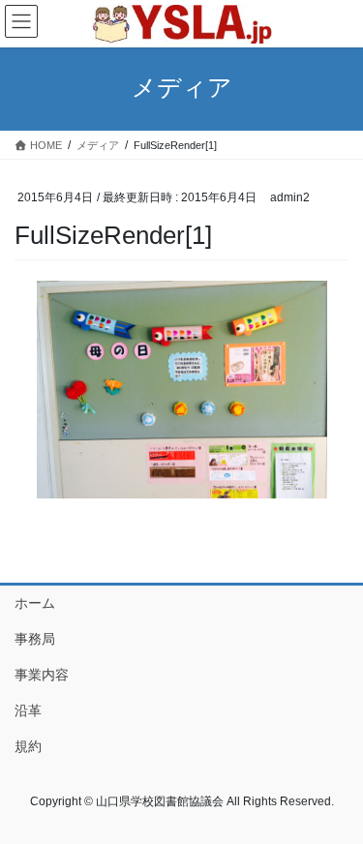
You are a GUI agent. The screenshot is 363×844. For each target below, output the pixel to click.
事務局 (35, 639)
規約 (28, 746)
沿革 (28, 710)
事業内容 (42, 674)
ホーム (35, 603)
